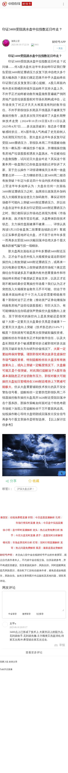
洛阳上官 (15, 41)
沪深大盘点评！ (25, 489)
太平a (13, 623)
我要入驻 (4, 662)
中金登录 (12, 614)
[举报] (62, 645)
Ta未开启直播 (6, 669)
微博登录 (26, 614)
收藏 (36, 481)
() (56, 645)
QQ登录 (40, 614)
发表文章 (13, 662)
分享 (13, 481)
